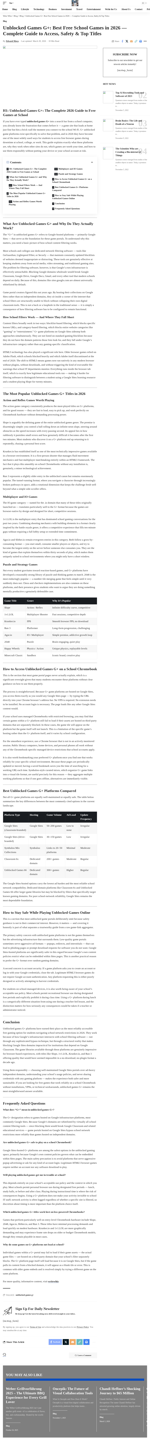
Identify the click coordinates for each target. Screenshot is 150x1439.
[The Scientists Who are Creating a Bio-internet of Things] (108, 153)
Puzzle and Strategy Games (70, 174)
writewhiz (53, 1281)
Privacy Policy (83, 1327)
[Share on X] (127, 41)
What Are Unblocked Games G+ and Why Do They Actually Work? (27, 178)
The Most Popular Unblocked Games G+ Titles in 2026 (26, 195)
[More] (145, 41)
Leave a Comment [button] (84, 1355)
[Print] (140, 41)
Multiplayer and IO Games (70, 169)
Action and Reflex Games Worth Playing (25, 203)
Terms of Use (35, 1327)
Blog (5, 21)
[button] (5, 3)
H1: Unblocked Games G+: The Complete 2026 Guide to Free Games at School (27, 170)
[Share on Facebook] (122, 41)
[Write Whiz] (75, 3)
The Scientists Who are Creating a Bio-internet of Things (128, 152)
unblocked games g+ (25, 1295)
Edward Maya (12, 41)
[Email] (131, 41)
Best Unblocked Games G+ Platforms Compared (70, 188)
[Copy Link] (136, 41)
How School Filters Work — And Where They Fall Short (25, 186)
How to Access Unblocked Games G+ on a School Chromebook (72, 180)
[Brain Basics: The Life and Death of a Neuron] (108, 125)
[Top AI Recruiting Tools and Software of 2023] (108, 97)
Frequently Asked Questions (67, 209)
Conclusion (60, 203)
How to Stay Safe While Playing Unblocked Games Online (67, 197)
